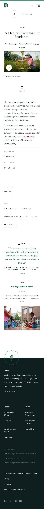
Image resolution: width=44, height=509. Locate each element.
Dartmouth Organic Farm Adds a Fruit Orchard (19, 463)
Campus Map (8, 437)
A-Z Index (7, 484)
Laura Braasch (27, 136)
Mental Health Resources (30, 422)
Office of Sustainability (16, 217)
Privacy (6, 479)
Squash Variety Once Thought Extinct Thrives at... (20, 454)
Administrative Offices (9, 413)
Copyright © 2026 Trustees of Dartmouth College (21, 473)
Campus (7, 192)
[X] (10, 502)
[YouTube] (20, 502)
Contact (7, 407)
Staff (34, 217)
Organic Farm (10, 225)
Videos (22, 27)
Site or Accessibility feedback (14, 489)
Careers (27, 407)
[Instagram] (15, 502)
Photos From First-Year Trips (13, 458)
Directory (7, 421)
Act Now (9, 391)
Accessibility (29, 429)
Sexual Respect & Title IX (10, 430)
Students (26, 209)
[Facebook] (5, 502)
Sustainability (11, 209)
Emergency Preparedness (30, 413)
